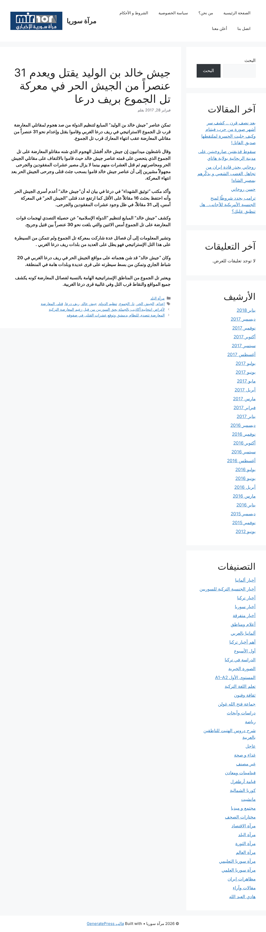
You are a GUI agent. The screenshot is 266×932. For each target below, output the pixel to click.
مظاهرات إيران (242, 879)
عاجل (250, 746)
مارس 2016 (244, 496)
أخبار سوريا (245, 606)
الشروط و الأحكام (133, 12)
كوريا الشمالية (243, 790)
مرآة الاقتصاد (243, 825)
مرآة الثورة (245, 843)
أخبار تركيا (246, 597)
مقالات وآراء (244, 887)
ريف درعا (72, 303)
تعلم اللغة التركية (240, 686)
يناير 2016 (246, 505)
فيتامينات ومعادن (240, 772)
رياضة (250, 721)
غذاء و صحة (245, 755)
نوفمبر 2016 (244, 434)
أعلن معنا (219, 28)
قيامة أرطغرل (243, 781)
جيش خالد (89, 303)
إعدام (160, 303)
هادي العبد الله (242, 896)
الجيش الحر (145, 303)
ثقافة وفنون (245, 695)
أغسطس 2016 (241, 460)
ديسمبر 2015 (243, 513)
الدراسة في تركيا (240, 659)
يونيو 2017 (246, 372)
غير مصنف (246, 763)
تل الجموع (127, 303)
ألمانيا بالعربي (243, 633)
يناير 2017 (246, 416)
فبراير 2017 (245, 407)
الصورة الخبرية (242, 668)
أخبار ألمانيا (245, 580)
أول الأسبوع (245, 651)
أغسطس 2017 (241, 354)
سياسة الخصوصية (173, 12)
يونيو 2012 (246, 531)
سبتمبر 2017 (244, 345)
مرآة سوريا (81, 21)
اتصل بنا (243, 28)
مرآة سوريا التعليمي (237, 861)
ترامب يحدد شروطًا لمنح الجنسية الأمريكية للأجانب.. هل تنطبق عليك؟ (228, 204)
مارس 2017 (244, 398)
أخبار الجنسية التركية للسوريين (228, 589)
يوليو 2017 (246, 363)
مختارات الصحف (240, 817)
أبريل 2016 (245, 487)
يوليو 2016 (245, 469)
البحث (250, 60)
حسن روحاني (243, 189)
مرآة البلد (157, 298)
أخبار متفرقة (244, 615)
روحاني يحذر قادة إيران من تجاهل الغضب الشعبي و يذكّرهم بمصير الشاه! (226, 173)
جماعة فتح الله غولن (237, 704)
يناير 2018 (246, 310)
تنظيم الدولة (108, 303)
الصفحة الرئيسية (236, 12)
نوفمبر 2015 (244, 522)
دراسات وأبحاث (241, 712)
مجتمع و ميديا (243, 808)
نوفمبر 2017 (244, 328)
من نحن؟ (205, 12)
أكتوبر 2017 (245, 336)
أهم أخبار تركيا (242, 642)
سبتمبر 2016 (243, 451)
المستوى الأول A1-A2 (235, 677)
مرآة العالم (246, 852)
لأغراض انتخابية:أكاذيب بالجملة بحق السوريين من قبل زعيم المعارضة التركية (107, 309)
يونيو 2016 (245, 478)
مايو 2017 (246, 381)
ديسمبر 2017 (243, 319)
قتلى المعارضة (52, 303)
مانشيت (248, 799)
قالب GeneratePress (105, 923)
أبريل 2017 (245, 389)
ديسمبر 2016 (243, 425)
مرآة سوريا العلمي (239, 870)
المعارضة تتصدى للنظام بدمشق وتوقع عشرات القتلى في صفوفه (116, 315)
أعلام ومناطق (243, 624)
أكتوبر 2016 (244, 443)
